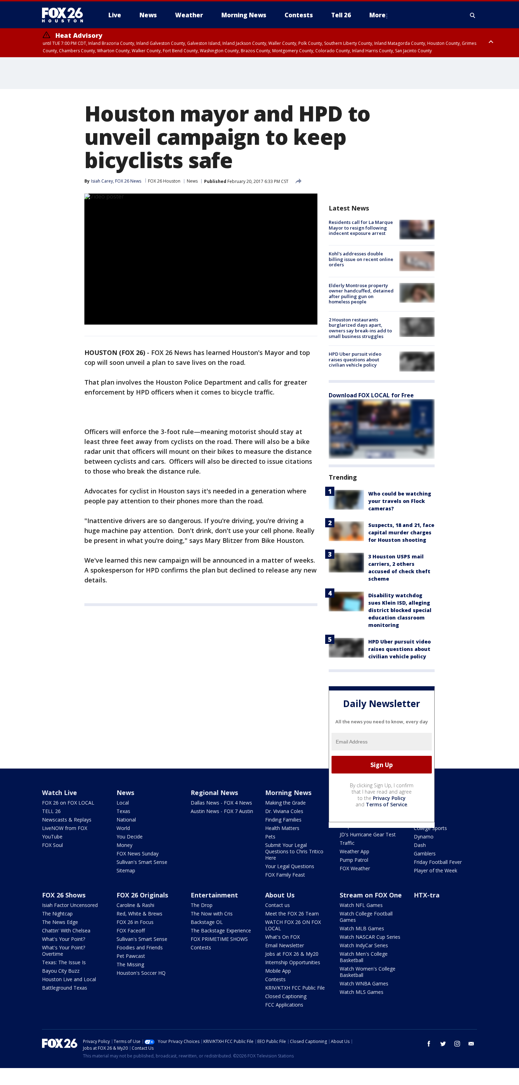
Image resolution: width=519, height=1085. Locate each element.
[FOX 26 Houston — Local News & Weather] (65, 15)
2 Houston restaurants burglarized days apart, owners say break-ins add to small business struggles (360, 327)
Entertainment (214, 895)
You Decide (130, 836)
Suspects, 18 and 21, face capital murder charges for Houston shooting (401, 532)
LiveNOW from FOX (64, 828)
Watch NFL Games (361, 905)
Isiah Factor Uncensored (70, 905)
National (126, 819)
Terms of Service (386, 804)
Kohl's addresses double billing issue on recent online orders (361, 259)
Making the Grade (285, 802)
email (471, 1043)
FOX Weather (355, 868)
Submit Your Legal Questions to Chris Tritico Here (294, 851)
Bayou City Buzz (60, 970)
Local (123, 802)
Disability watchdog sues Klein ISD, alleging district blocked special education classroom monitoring (399, 610)
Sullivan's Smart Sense (142, 862)
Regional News (214, 792)
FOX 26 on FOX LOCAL (68, 802)
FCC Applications (284, 1004)
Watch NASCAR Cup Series (370, 936)
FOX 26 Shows (63, 895)
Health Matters (282, 828)
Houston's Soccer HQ (141, 973)
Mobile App (278, 970)
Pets (270, 836)
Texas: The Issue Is (64, 962)
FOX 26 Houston (164, 181)
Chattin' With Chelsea (66, 930)
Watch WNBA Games (364, 983)
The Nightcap (57, 913)
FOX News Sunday (138, 853)
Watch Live (59, 792)
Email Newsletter (284, 945)
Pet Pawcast (131, 956)
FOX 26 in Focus (135, 922)
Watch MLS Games (361, 992)
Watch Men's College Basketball (364, 957)
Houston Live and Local (69, 979)
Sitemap (126, 870)
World (123, 828)
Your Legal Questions (289, 866)
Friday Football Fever (438, 862)
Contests (201, 947)
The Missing (130, 964)
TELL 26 (51, 811)
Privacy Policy (389, 798)
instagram (457, 1043)
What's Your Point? (63, 939)
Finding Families (283, 819)
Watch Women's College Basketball (367, 971)
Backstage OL (207, 922)
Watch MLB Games (362, 928)
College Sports (430, 828)
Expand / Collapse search (473, 15)
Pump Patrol (354, 859)
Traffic (347, 843)
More (377, 15)
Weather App (354, 851)
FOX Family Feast (285, 874)
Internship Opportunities (292, 962)
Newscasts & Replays (66, 819)
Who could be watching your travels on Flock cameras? (399, 501)
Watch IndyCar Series (364, 945)
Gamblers (425, 853)
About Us (279, 895)
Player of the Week (435, 870)
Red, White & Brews (139, 913)
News (192, 181)
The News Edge (60, 922)
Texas (123, 811)
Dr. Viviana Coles (284, 811)
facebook (429, 1043)
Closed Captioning (285, 996)
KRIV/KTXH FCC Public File (295, 987)
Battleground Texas (64, 987)
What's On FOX (282, 936)
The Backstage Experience (221, 930)
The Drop (202, 905)
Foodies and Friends (140, 947)
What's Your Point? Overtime (63, 950)
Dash (420, 845)
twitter (443, 1043)
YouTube (52, 836)
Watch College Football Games (366, 916)
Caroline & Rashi (135, 905)
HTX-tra (427, 895)
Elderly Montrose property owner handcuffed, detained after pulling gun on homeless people (361, 293)
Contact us (277, 905)
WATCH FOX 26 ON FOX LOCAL (293, 925)
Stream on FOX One (371, 895)
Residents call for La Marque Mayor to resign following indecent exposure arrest (361, 227)
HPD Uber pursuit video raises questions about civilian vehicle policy (355, 359)
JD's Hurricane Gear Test (368, 834)
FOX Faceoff (131, 930)
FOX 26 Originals (142, 895)
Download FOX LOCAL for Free (371, 395)
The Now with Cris (212, 913)
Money (124, 845)
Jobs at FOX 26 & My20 (291, 953)
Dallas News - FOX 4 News (221, 802)
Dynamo (424, 836)
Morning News (288, 792)
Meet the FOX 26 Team (292, 913)
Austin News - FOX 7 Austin (222, 811)
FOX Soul (52, 845)
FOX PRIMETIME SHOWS (219, 939)
